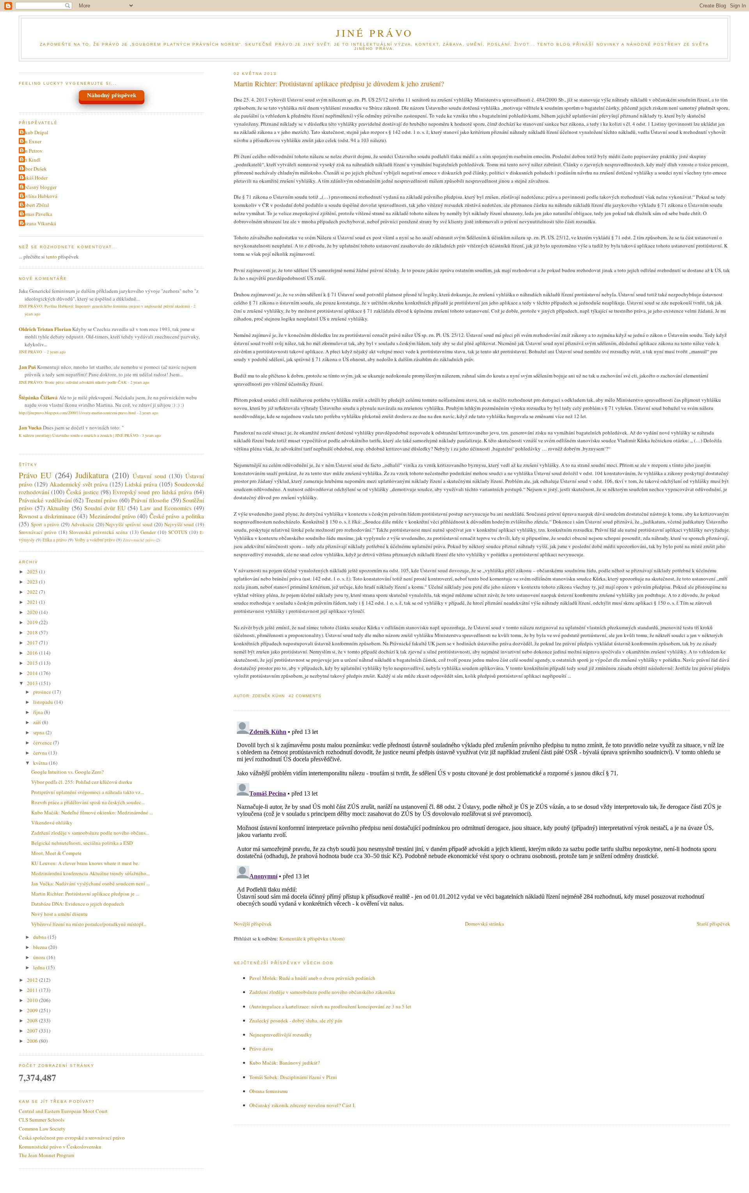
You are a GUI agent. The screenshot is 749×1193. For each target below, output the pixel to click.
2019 (33, 622)
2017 (33, 642)
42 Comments (305, 696)
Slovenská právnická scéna (98, 532)
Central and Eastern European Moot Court (63, 1111)
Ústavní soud (149, 476)
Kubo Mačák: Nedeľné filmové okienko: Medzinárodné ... (92, 812)
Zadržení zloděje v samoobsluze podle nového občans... (90, 832)
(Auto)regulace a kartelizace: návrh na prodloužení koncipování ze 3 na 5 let (330, 1006)
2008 (33, 1020)
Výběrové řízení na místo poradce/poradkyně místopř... (88, 924)
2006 (33, 1040)
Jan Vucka (30, 427)
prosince (42, 691)
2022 (33, 591)
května (41, 762)
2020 (33, 612)
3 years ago (151, 435)
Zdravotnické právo (138, 540)
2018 (33, 632)
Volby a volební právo (95, 540)
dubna (40, 936)
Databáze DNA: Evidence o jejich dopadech (77, 903)
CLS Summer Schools (41, 1119)
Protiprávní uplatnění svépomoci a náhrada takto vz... (87, 792)
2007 (33, 1030)
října (38, 712)
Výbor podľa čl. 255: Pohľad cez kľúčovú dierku (81, 781)
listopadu (43, 701)
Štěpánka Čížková (38, 397)
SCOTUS (177, 532)
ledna (39, 967)
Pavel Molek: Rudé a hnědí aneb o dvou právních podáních (312, 977)
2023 (33, 581)
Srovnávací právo (38, 532)
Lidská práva (141, 484)
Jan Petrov (32, 150)
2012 (33, 979)
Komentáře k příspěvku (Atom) (311, 938)
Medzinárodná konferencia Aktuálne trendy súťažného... (90, 873)
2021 (33, 601)
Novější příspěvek (253, 923)
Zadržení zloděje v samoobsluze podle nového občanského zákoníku (322, 991)
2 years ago (56, 351)
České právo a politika (176, 516)
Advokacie (82, 524)
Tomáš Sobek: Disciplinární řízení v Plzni (293, 1077)
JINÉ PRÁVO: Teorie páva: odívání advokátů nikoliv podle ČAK (73, 382)
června (40, 752)
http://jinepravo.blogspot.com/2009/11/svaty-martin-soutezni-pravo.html (77, 412)
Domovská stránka (484, 923)
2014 (33, 673)
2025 (33, 571)
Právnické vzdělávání (45, 500)
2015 (33, 662)
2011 (33, 990)
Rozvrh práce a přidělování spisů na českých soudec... (88, 802)
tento (51, 256)
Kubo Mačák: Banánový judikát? (284, 1062)
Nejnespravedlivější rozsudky (280, 1034)
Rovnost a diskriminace (47, 516)
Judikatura (91, 475)
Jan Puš (27, 366)
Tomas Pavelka (36, 213)
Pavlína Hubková (39, 195)
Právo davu (261, 1048)
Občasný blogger (39, 187)
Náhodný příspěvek (111, 95)
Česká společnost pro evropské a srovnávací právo (72, 1137)
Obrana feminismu (268, 1091)
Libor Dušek (34, 168)
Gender (148, 532)
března (40, 947)
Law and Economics (166, 508)
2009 (33, 1010)
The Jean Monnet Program (46, 1155)
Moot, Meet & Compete (56, 852)
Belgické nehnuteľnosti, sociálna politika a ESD (82, 842)
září (37, 722)
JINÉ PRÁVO (375, 32)
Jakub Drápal (34, 132)
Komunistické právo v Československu (60, 1146)
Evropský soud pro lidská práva (152, 492)
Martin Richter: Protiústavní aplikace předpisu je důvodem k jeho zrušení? (339, 83)
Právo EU (35, 475)
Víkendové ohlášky (52, 822)
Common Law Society (42, 1128)
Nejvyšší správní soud (129, 524)
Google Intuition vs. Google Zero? (67, 771)
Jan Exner (31, 141)
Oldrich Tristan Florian (45, 329)
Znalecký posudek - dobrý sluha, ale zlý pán (296, 1020)
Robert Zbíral (35, 204)
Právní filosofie (150, 500)
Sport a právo (45, 524)
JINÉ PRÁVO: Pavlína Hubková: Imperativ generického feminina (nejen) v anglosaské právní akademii (104, 306)
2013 (33, 683)
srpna (39, 732)
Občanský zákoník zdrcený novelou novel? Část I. (302, 1105)
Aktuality (58, 508)
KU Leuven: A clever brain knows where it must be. (85, 863)
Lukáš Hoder (34, 177)
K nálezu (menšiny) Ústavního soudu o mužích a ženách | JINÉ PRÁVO (78, 435)
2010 (33, 1000)
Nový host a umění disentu (59, 913)
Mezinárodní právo (112, 516)
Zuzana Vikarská (38, 223)
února (39, 957)
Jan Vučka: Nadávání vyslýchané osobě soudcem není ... (90, 883)
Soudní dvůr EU (105, 508)
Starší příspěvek (713, 923)
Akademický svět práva (79, 484)
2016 (33, 652)
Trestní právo (101, 500)
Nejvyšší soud (179, 524)
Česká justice (82, 492)
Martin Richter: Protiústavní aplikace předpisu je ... (85, 893)
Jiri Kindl (31, 159)
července (43, 742)
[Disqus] (482, 815)
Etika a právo (55, 540)
